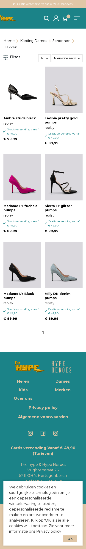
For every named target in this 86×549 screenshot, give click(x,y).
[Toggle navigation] (78, 18)
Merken (63, 390)
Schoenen (61, 40)
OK (70, 539)
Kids (23, 390)
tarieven (67, 4)
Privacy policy (48, 531)
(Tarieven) (43, 453)
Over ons (23, 398)
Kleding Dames (33, 40)
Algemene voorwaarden (43, 416)
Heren (23, 381)
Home (9, 40)
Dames (62, 381)
